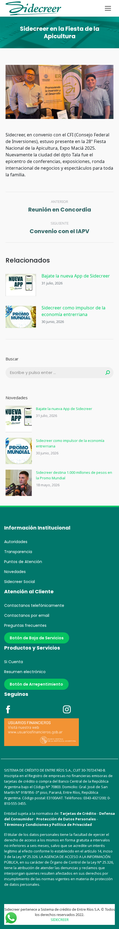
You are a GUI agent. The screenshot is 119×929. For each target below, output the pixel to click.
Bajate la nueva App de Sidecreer (76, 276)
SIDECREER (60, 919)
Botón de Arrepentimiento (36, 684)
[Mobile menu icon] (107, 8)
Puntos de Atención (23, 561)
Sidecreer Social (19, 581)
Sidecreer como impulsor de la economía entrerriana (73, 311)
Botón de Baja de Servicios (37, 638)
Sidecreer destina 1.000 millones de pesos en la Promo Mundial (74, 475)
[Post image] (21, 285)
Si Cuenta (13, 662)
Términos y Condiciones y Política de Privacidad (48, 824)
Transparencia (18, 551)
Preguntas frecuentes (25, 625)
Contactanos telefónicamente (34, 605)
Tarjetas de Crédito (78, 813)
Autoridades (15, 541)
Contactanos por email (26, 615)
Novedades (15, 571)
